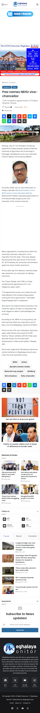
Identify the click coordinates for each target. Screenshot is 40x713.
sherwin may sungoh (14, 371)
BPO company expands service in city (25, 578)
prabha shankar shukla (20, 367)
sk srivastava (11, 376)
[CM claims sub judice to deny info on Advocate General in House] (29, 465)
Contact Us (26, 703)
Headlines (12, 82)
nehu (25, 362)
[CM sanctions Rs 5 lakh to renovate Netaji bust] (10, 465)
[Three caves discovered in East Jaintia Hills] (8, 571)
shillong (31, 371)
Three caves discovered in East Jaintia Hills (26, 569)
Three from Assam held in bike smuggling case (10, 498)
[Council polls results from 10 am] (8, 590)
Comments (32, 536)
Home (6, 82)
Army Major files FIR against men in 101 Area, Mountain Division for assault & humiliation (26, 558)
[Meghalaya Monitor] (20, 4)
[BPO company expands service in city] (8, 580)
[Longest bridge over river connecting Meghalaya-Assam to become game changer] (8, 546)
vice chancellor (28, 376)
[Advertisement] (20, 30)
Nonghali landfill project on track (27, 497)
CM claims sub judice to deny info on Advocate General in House (29, 475)
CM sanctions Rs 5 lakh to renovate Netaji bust (9, 474)
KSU (15, 362)
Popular (6, 536)
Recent (19, 536)
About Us (18, 703)
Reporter (7, 107)
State (14, 87)
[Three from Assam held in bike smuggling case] (10, 489)
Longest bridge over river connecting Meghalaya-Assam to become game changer (25, 546)
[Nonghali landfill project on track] (29, 489)
